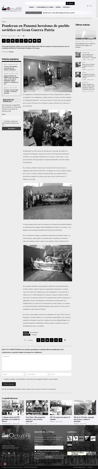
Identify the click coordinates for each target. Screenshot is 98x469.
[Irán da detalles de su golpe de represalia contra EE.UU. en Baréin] (78, 54)
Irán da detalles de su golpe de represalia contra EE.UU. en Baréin (89, 56)
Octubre (11, 51)
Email (3, 114)
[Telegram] (30, 41)
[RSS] (4, 453)
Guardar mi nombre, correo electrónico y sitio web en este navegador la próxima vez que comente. (31, 379)
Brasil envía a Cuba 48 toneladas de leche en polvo (88, 65)
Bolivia (5, 64)
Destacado (77, 41)
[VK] (35, 41)
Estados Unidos (86, 52)
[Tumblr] (26, 41)
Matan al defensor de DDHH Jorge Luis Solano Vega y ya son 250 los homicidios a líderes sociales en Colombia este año (11, 80)
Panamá (4, 21)
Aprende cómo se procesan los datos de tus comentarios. (41, 389)
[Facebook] (4, 41)
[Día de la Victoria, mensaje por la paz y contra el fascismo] (85, 407)
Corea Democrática (6, 423)
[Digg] (39, 41)
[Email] (21, 41)
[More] (65, 340)
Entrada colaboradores (79, 467)
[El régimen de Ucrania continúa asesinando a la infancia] (78, 74)
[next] (91, 13)
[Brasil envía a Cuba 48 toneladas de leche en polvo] (78, 64)
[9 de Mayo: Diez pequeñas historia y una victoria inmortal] (37, 407)
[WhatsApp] (8, 41)
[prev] (88, 13)
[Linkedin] (13, 41)
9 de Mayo (34, 334)
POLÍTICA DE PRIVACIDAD (30, 467)
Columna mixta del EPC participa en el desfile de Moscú (11, 419)
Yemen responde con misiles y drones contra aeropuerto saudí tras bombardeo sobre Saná (88, 86)
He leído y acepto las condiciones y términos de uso (10, 123)
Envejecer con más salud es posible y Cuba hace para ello (11, 91)
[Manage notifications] (5, 464)
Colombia (6, 73)
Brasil (83, 62)
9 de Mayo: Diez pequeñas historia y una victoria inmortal (35, 419)
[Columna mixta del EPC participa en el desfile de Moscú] (13, 407)
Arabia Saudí (85, 82)
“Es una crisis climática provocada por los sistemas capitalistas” (10, 68)
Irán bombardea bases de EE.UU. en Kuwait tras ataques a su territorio (85, 45)
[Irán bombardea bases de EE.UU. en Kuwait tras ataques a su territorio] (85, 33)
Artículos (6, 87)
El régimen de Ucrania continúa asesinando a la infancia (60, 13)
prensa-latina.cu (34, 332)
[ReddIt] (17, 41)
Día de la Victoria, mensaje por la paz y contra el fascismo (84, 419)
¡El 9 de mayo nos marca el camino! (60, 418)
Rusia (27, 423)
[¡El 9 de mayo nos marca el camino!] (61, 407)
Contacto (89, 467)
